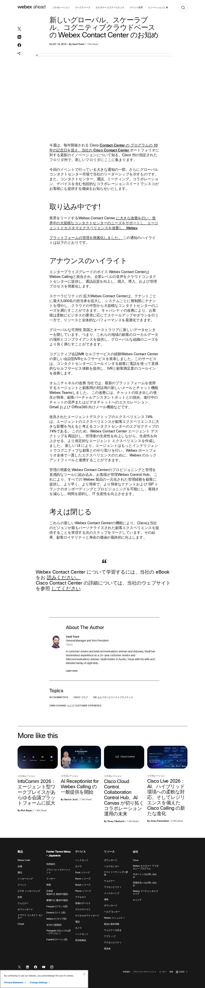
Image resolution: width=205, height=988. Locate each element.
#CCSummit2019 (58, 697)
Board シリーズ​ (82, 885)
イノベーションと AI (158, 7)
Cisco (136, 860)
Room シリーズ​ (82, 879)
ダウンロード (110, 905)
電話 (77, 922)
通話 (20, 872)
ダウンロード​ (110, 860)
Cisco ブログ (80, 697)
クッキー (50, 879)
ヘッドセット (81, 934)
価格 (106, 899)
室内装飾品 (80, 940)
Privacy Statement (13, 982)
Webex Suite (24, 860)
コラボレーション (61, 7)
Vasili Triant (78, 44)
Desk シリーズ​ (82, 872)
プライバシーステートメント (58, 871)
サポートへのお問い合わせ (145, 875)
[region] (44, 979)
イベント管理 (136, 7)
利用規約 (50, 864)
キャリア (137, 900)
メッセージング (25, 879)
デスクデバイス (82, 909)
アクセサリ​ (80, 897)
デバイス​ (80, 852)
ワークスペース (82, 7)
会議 (20, 866)
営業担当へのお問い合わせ (145, 884)
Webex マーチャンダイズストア (145, 892)
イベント (22, 885)
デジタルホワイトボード (87, 916)
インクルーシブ (111, 893)
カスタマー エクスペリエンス (110, 7)
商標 (48, 885)
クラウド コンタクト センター (30, 916)
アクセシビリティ (112, 887)
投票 (20, 897)
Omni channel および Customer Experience (75, 706)
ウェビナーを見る (112, 930)
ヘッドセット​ (81, 860)
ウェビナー (23, 903)
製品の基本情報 (111, 924)
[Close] (84, 973)
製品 (20, 852)
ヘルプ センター (112, 912)
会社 (135, 852)
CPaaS (21, 924)
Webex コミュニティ (114, 918)
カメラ (78, 928)
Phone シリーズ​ (83, 891)
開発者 (107, 949)
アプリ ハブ (110, 936)
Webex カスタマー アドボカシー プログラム (146, 867)
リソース (109, 852)
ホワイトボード (25, 909)
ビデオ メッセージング (29, 891)
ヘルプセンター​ (111, 866)
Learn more (71, 670)
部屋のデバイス (82, 903)
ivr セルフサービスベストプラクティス (113, 697)
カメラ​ (78, 866)
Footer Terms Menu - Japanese (58, 853)
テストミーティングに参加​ (116, 873)
